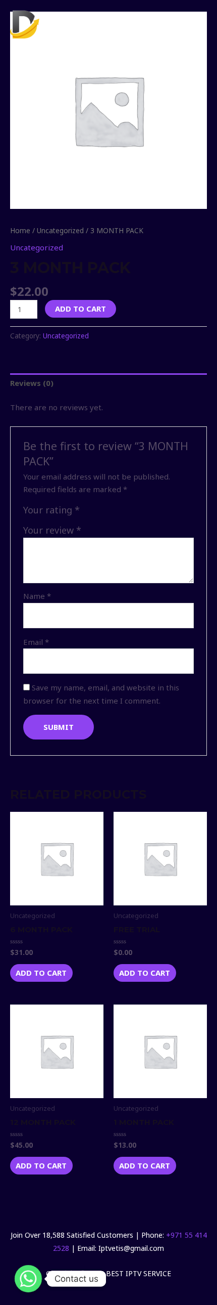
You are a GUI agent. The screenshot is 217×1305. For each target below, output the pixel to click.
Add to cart (80, 308)
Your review (52, 530)
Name (37, 596)
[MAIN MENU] (194, 24)
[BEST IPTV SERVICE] (61, 24)
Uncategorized (60, 230)
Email (36, 642)
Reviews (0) (31, 383)
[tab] (108, 383)
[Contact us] (28, 1278)
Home (20, 230)
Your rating (51, 510)
